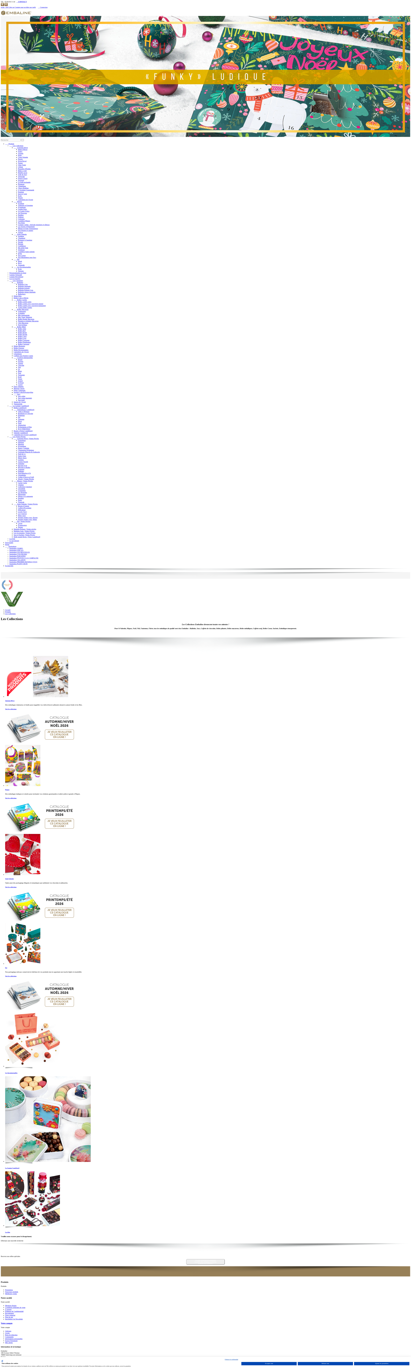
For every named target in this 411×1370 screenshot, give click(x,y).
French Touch (22, 178)
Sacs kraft (21, 400)
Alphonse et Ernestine (25, 205)
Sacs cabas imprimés (25, 398)
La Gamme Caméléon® (19, 406)
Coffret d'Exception (24, 508)
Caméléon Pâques (24, 221)
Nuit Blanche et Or (24, 473)
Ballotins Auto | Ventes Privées (24, 531)
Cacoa (20, 523)
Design (20, 527)
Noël (19, 423)
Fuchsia (20, 361)
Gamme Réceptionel (16, 277)
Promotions (9, 1290)
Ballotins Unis (23, 284)
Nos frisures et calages (25, 230)
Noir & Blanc (22, 325)
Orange (20, 363)
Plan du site (9, 1317)
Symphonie (22, 207)
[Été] (22, 944)
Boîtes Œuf (22, 331)
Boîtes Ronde (22, 334)
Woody (20, 198)
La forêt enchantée (24, 182)
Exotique (21, 203)
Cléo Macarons (23, 323)
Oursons (21, 271)
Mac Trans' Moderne (25, 317)
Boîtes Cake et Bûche (21, 298)
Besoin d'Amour (23, 506)
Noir (19, 373)
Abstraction (22, 425)
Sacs (17, 394)
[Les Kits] (32, 1199)
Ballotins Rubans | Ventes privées (25, 529)
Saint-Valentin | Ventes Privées (26, 504)
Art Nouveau (22, 213)
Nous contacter (10, 1315)
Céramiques (18, 354)
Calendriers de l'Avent (25, 200)
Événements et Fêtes (25, 427)
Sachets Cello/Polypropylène (23, 392)
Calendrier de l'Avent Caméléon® (25, 435)
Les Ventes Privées (17, 437)
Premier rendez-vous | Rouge (28, 517)
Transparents (18, 404)
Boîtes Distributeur (24, 342)
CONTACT (21, 2)
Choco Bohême (23, 188)
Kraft (20, 377)
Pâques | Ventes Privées (23, 481)
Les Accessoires (14, 279)
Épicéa (20, 159)
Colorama (21, 219)
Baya (20, 263)
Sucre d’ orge (22, 194)
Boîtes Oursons (19, 348)
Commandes (9, 1337)
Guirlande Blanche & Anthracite (29, 452)
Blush (20, 261)
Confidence (22, 246)
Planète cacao (22, 173)
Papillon (21, 215)
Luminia (21, 460)
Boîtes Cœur (22, 336)
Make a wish (22, 171)
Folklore (21, 217)
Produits (9, 144)
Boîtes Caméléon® (20, 408)
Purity (20, 500)
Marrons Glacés (19, 388)
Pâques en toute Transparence (28, 228)
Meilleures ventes (11, 1294)
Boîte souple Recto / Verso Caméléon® (27, 537)
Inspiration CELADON (17, 560)
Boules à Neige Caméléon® (23, 431)
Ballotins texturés (24, 288)
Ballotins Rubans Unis (25, 290)
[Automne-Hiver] (50, 677)
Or (19, 369)
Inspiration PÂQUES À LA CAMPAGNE (23, 558)
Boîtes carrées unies (24, 302)
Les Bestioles (22, 492)
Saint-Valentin (20, 234)
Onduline (21, 464)
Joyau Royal (22, 161)
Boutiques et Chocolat (25, 413)
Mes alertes (9, 1343)
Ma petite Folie (23, 248)
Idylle (20, 254)
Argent (20, 381)
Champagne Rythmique (26, 450)
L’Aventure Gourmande (26, 190)
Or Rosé (21, 383)
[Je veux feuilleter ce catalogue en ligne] (41, 728)
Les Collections (16, 146)
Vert (19, 367)
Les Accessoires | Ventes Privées (25, 533)
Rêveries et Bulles (24, 467)
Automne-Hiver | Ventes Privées (26, 439)
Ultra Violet (22, 165)
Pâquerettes (22, 494)
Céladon (21, 485)
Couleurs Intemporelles (23, 358)
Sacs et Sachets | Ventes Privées (24, 535)
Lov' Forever (22, 514)
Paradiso (21, 498)
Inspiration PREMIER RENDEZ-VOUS (23, 562)
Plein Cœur (22, 516)
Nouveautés (9, 543)
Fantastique (22, 440)
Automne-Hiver (21, 148)
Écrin (20, 196)
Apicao (20, 232)
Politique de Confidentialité (14, 1311)
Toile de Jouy (22, 175)
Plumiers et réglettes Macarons (28, 321)
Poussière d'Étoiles (24, 169)
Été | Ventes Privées (22, 521)
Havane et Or (22, 465)
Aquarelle (21, 265)
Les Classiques (16, 281)
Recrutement (9, 1313)
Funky (20, 151)
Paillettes (21, 471)
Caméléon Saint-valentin (26, 252)
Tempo (20, 163)
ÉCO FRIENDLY (24, 429)
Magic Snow (22, 458)
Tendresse (21, 250)
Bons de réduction (11, 1335)
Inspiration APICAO (16, 550)
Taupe (20, 379)
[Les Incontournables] (32, 1039)
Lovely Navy (22, 512)
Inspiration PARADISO (17, 556)
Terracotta (21, 176)
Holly (20, 155)
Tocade (20, 242)
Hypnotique (22, 446)
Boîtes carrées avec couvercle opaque (30, 304)
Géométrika (22, 475)
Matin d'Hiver (22, 149)
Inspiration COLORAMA (18, 554)
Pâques (18, 202)
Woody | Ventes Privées (26, 479)
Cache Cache (22, 483)
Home (7, 544)
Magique (21, 444)
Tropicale (21, 502)
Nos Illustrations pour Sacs (27, 257)
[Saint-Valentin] (22, 855)
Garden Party (22, 209)
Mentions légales (10, 1306)
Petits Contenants (19, 390)
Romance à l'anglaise (25, 240)
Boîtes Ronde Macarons (26, 319)
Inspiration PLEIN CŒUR (18, 564)
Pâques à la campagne (25, 496)
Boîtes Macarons (21, 309)
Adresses (8, 1331)
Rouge (20, 360)
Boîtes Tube (22, 329)
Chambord (21, 238)
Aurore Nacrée (23, 462)
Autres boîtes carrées (25, 307)
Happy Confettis (23, 448)
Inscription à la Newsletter (14, 1319)
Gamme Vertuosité (15, 275)
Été (16, 259)
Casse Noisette (23, 157)
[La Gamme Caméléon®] (48, 1119)
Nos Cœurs (22, 255)
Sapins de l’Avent (20, 402)
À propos (8, 1309)
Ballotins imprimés (24, 286)
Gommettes (22, 491)
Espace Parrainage (11, 1341)
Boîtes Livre (22, 338)
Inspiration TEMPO (16, 548)
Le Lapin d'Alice (23, 211)
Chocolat (21, 365)
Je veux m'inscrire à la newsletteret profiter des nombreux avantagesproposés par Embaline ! (206, 1261)
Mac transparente (24, 315)
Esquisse (21, 192)
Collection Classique (25, 487)
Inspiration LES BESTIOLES (19, 552)
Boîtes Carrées (20, 300)
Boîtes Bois (18, 296)
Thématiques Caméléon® (24, 410)
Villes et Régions (23, 412)
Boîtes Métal (20, 327)
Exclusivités (9, 566)
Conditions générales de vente (15, 1307)
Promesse (21, 184)
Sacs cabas (21, 396)
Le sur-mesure (14, 541)
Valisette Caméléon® (21, 433)
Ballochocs (21, 294)
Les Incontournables (22, 267)
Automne (21, 419)
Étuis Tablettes (19, 386)
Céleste (20, 167)
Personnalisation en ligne (17, 273)
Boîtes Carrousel (23, 344)
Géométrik (21, 489)
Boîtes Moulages (19, 346)
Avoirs (7, 1333)
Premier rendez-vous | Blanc (27, 519)
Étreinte (20, 244)
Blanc (20, 371)
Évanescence (22, 525)
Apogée (20, 153)
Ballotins (18, 282)
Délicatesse (22, 510)
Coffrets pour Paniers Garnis (23, 356)
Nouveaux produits (11, 1292)
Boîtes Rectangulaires (21, 350)
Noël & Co (21, 454)
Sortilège (21, 236)
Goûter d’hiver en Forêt (26, 477)
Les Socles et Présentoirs (26, 227)
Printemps (21, 415)
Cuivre (20, 385)
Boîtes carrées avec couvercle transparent (32, 306)
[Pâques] (22, 766)
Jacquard (21, 180)
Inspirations (10, 546)
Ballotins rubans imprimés (27, 292)
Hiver (20, 421)
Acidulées (21, 313)
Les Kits (12, 539)
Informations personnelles (13, 1339)
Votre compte (6, 1323)
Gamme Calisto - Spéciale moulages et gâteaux (34, 225)
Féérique (21, 442)
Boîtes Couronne (23, 340)
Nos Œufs (21, 223)
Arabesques (22, 311)
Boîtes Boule (22, 333)
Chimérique (22, 186)
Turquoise (21, 375)
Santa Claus (22, 456)
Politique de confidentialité (231, 1359)
